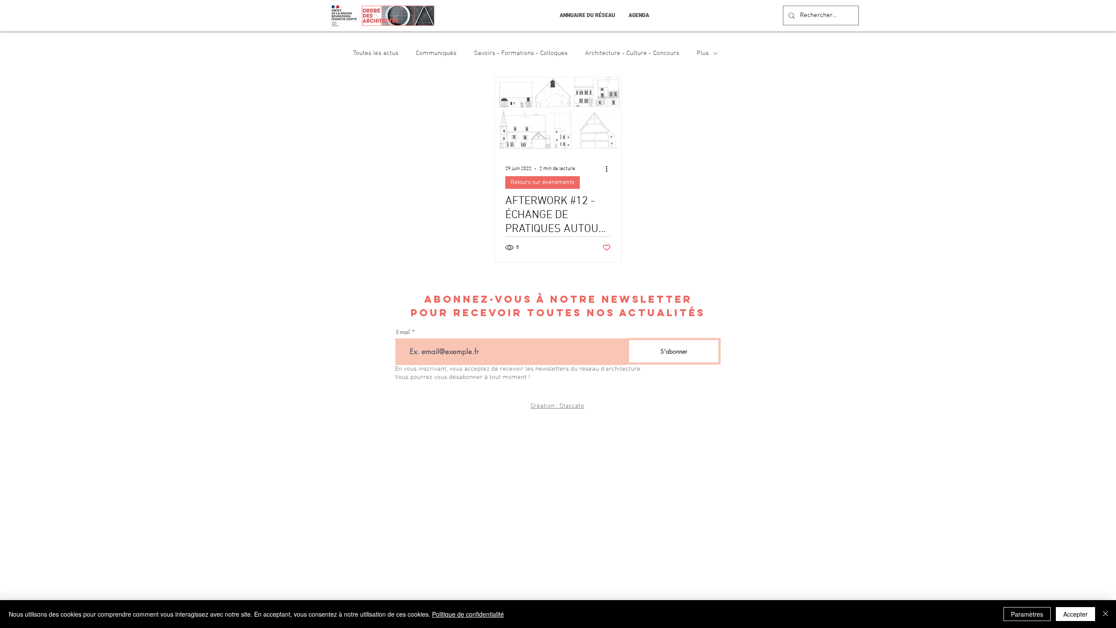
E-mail (403, 332)
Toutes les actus (375, 53)
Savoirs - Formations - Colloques (521, 53)
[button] (587, 15)
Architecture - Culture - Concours (632, 53)
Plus (703, 53)
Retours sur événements (542, 182)
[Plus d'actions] (609, 169)
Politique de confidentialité (468, 614)
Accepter (1075, 614)
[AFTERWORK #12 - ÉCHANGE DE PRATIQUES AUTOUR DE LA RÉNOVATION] (558, 113)
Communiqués (436, 53)
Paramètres (1027, 614)
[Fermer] (1105, 614)
